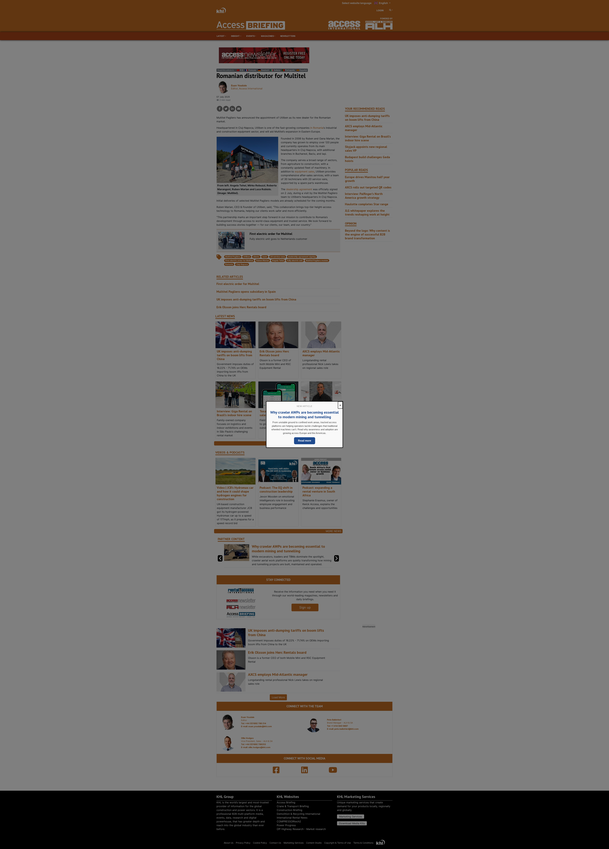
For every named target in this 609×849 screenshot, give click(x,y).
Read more (304, 440)
